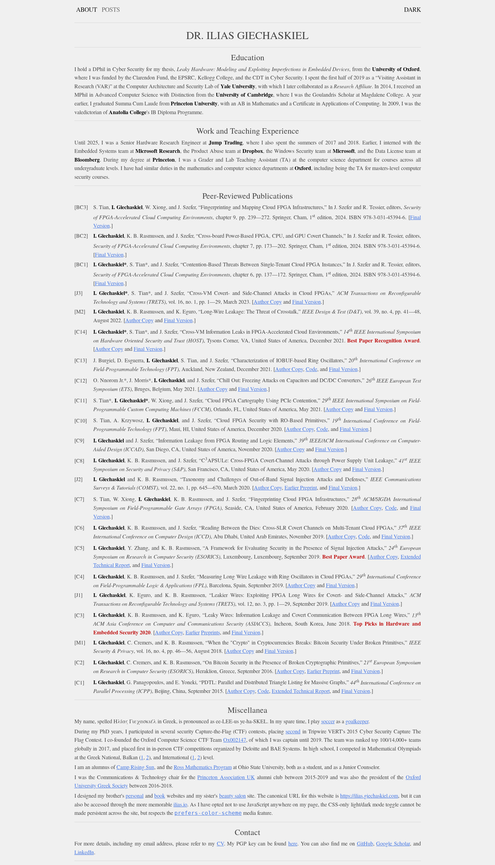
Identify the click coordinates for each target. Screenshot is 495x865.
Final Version (109, 254)
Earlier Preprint (301, 487)
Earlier (193, 632)
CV (220, 843)
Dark (412, 9)
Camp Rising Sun (135, 766)
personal (134, 795)
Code (311, 368)
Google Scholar (393, 843)
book (159, 795)
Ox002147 (234, 739)
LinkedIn (84, 852)
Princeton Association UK (226, 776)
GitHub (365, 843)
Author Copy (268, 301)
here (292, 843)
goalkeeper (356, 721)
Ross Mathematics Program (203, 766)
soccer (328, 721)
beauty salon (232, 795)
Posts (111, 9)
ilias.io (180, 804)
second (293, 731)
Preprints (210, 632)
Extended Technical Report (301, 690)
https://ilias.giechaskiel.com (369, 795)
